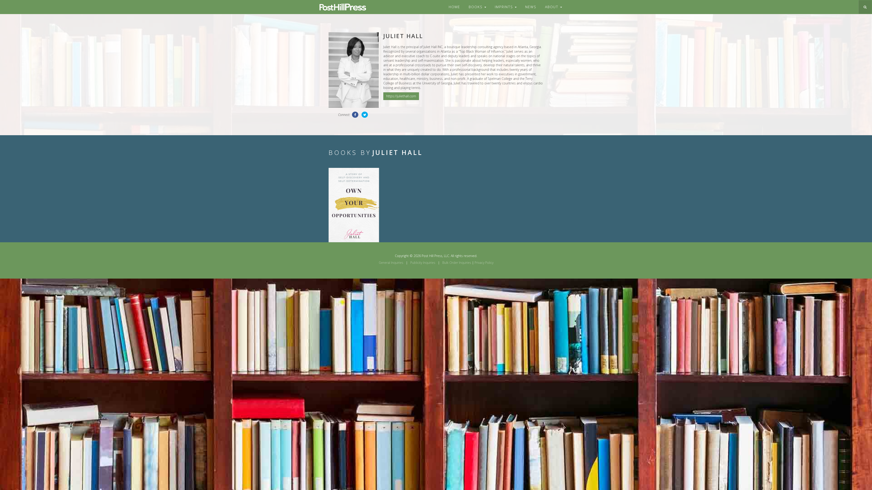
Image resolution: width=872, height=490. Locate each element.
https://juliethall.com (401, 96)
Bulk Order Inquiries (456, 262)
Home (454, 7)
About (552, 7)
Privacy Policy (484, 262)
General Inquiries (391, 262)
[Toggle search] (865, 7)
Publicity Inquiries (422, 262)
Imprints (504, 7)
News (530, 7)
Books (476, 7)
